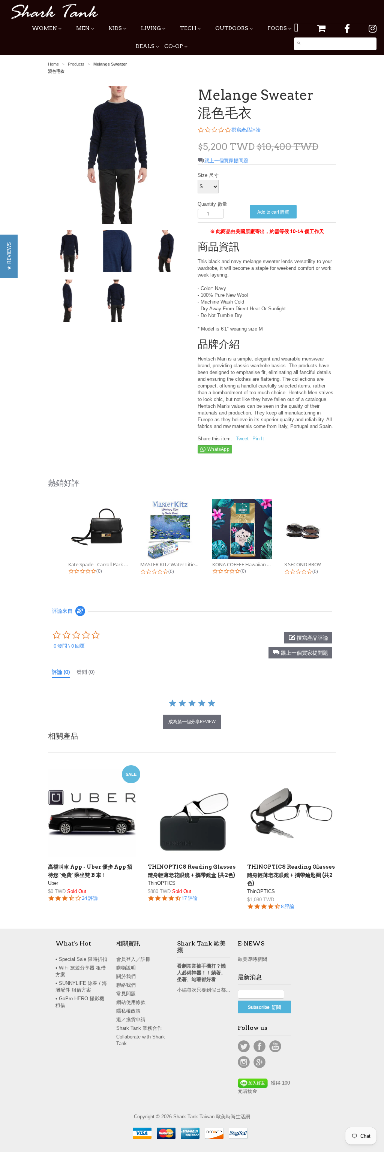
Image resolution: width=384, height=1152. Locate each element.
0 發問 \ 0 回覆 (69, 645)
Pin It (258, 438)
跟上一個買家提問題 (226, 160)
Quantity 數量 (212, 204)
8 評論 (287, 906)
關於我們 (126, 976)
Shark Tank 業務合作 (139, 1028)
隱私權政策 (128, 1011)
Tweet (242, 438)
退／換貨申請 (131, 1019)
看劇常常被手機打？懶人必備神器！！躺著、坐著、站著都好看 (201, 972)
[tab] (61, 673)
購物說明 (126, 968)
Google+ (260, 1062)
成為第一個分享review (192, 721)
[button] (300, 652)
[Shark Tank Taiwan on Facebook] (347, 28)
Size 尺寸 (208, 175)
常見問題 (126, 993)
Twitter (244, 1046)
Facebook (260, 1046)
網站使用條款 (131, 1002)
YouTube (275, 1046)
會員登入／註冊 (133, 959)
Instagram (244, 1062)
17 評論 (190, 898)
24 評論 (90, 898)
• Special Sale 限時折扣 (81, 959)
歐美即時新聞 (252, 959)
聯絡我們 (126, 985)
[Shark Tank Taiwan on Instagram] (372, 28)
